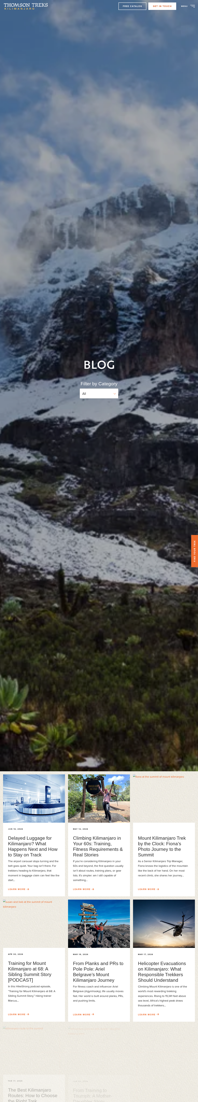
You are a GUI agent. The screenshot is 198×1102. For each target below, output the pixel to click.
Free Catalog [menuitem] (132, 6)
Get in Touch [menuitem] (162, 6)
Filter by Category (99, 383)
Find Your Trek (194, 551)
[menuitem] (27, 6)
